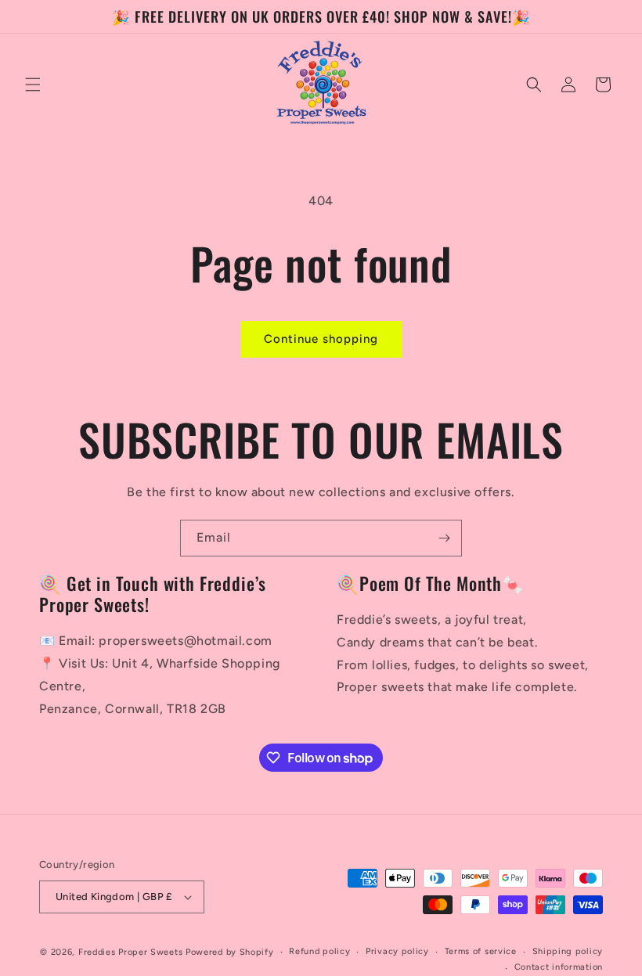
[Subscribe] (444, 538)
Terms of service (481, 951)
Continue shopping (321, 339)
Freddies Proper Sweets (130, 952)
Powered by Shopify (230, 952)
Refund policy (319, 951)
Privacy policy (397, 951)
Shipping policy (568, 951)
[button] (33, 84)
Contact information (558, 967)
